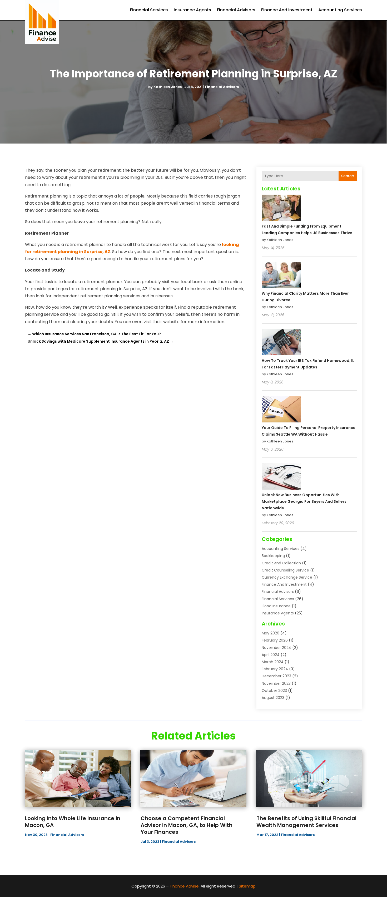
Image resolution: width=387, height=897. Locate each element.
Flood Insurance (276, 606)
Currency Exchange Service (287, 577)
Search (347, 176)
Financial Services (149, 10)
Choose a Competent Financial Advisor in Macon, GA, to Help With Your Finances (186, 825)
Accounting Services (340, 10)
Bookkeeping (273, 555)
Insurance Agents (192, 10)
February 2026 (275, 640)
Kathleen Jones (167, 86)
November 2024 (276, 647)
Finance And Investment (286, 10)
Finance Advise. (185, 886)
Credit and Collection (281, 563)
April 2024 (271, 654)
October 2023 (274, 690)
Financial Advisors (236, 10)
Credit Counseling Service (285, 570)
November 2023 (276, 683)
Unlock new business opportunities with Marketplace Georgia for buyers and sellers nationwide (304, 501)
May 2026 (270, 633)
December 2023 (276, 676)
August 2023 (273, 697)
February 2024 (275, 669)
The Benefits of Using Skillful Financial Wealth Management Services (306, 822)
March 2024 (273, 661)
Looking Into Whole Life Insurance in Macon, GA (72, 822)
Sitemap (247, 886)
